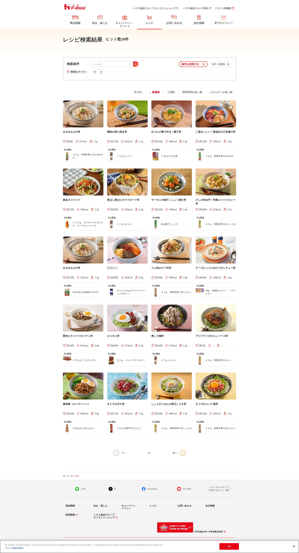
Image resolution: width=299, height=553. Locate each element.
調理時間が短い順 (192, 92)
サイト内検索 (224, 8)
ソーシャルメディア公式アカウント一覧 (219, 489)
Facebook (149, 489)
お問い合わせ (174, 23)
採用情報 (70, 515)
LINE (80, 489)
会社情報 (199, 23)
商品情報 (75, 23)
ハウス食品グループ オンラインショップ (154, 8)
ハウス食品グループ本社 (196, 8)
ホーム (66, 476)
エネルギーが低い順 (221, 92)
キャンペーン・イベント (125, 25)
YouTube (184, 489)
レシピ (149, 23)
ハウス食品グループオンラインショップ (104, 516)
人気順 (171, 92)
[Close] (294, 546)
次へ (175, 452)
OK (229, 546)
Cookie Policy (17, 548)
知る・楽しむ (100, 23)
